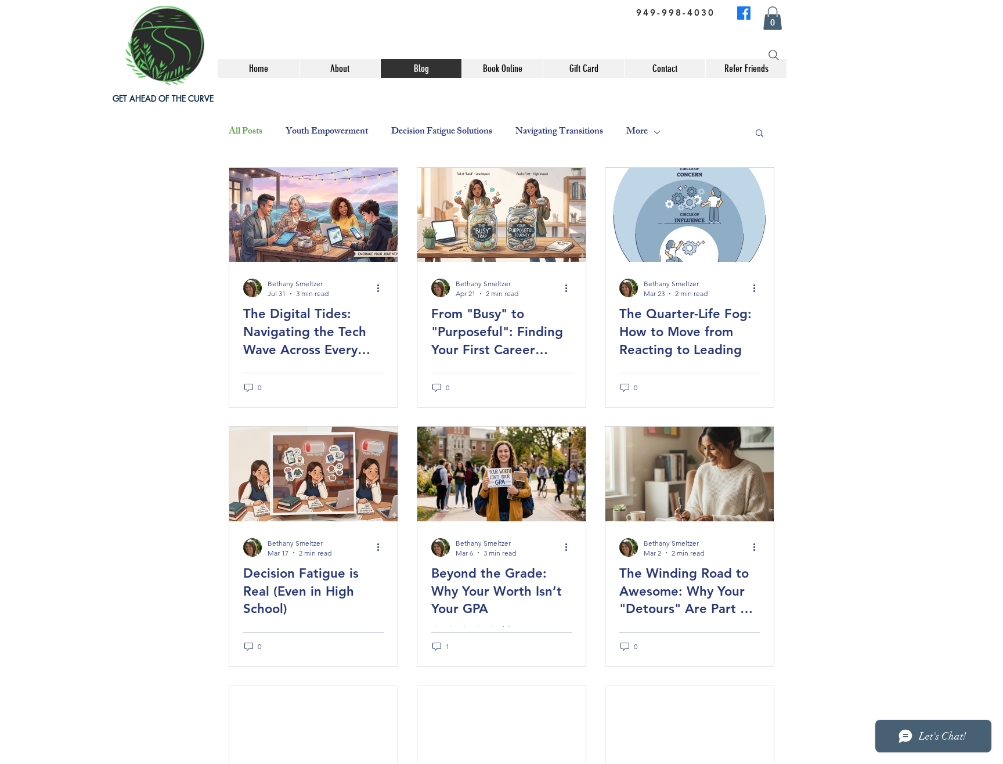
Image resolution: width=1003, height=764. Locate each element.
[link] (772, 18)
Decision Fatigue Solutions (441, 132)
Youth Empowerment (327, 132)
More (637, 132)
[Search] (774, 55)
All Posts (245, 132)
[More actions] (382, 288)
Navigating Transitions (559, 132)
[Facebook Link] (744, 13)
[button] (759, 134)
